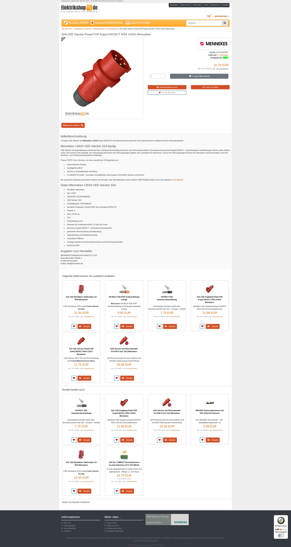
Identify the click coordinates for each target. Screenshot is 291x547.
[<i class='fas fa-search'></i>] (224, 23)
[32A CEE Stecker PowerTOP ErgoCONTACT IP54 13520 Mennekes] (102, 118)
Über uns (67, 523)
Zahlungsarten (69, 526)
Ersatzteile (157, 538)
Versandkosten (222, 69)
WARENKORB (221, 16)
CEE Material (177, 180)
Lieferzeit (67, 531)
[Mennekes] (213, 43)
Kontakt (225, 5)
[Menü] (286, 517)
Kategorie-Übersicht (114, 531)
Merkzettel (197, 5)
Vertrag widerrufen (114, 528)
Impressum (214, 5)
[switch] (281, 535)
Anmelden (174, 5)
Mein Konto (185, 5)
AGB (206, 5)
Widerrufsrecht (112, 526)
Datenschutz (111, 523)
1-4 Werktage (222, 55)
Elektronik (167, 538)
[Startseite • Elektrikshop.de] (88, 9)
